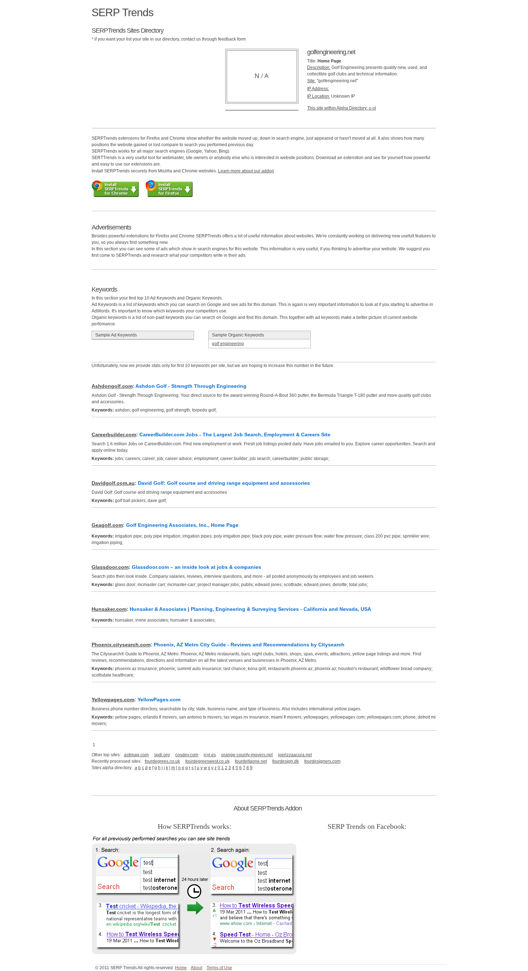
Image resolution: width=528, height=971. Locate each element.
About (196, 967)
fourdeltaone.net (251, 761)
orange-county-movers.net (247, 754)
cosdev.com (186, 754)
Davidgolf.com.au (113, 483)
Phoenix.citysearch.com (121, 644)
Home (181, 967)
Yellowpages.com (113, 699)
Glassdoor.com (110, 567)
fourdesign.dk (285, 761)
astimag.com (136, 754)
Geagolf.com (107, 525)
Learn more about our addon (246, 170)
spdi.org (162, 754)
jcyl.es (210, 754)
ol (374, 108)
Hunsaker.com (109, 609)
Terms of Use (219, 967)
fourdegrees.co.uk (162, 761)
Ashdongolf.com (112, 386)
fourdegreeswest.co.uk (207, 761)
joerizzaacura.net (295, 754)
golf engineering (228, 343)
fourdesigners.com (322, 761)
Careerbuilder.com (114, 434)
